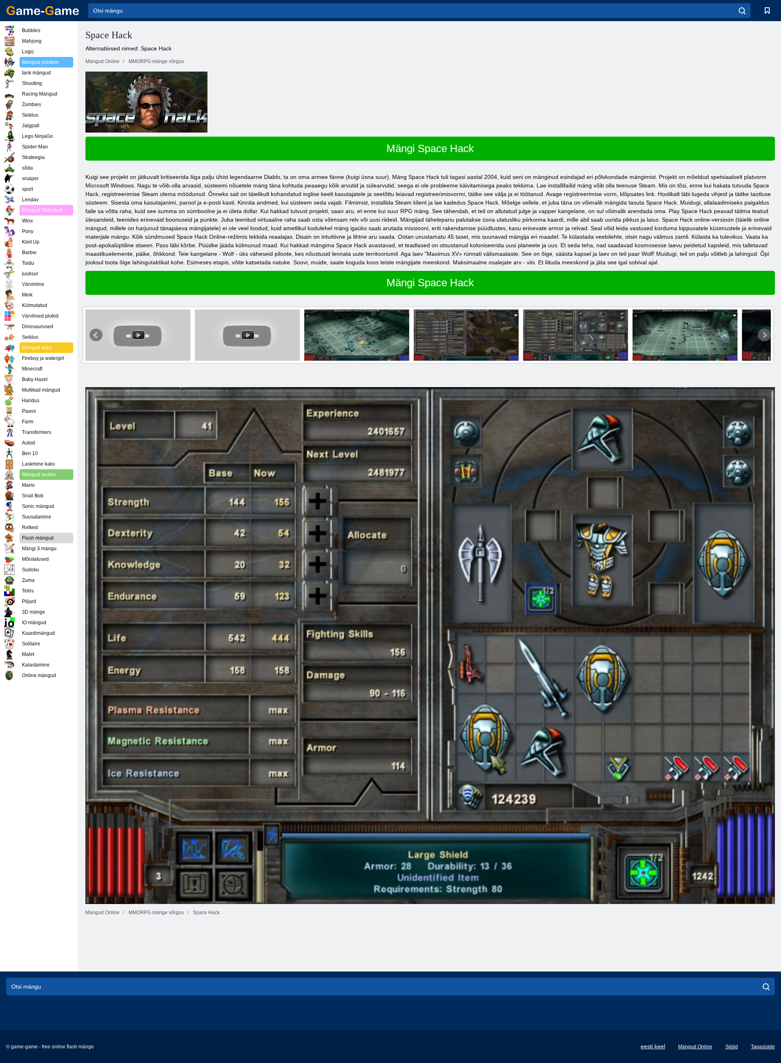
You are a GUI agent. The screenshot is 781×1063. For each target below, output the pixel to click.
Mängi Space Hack (430, 148)
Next (764, 335)
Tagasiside (763, 1047)
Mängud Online (695, 1047)
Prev (96, 335)
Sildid (731, 1047)
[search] (742, 10)
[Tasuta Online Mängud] (42, 10)
